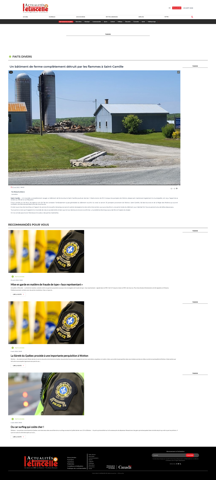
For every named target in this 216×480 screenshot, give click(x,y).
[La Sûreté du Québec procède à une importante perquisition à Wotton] (46, 322)
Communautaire (96, 21)
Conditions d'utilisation (75, 466)
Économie (136, 21)
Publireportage (152, 21)
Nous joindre (71, 457)
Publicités (70, 464)
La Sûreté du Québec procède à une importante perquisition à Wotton (49, 355)
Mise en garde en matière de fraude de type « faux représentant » (47, 284)
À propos (70, 459)
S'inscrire (190, 455)
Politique (120, 21)
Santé (143, 21)
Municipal (87, 21)
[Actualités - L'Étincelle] (41, 460)
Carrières (70, 462)
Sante (90, 468)
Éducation (128, 21)
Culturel (112, 21)
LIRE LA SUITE (17, 294)
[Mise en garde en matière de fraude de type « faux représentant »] (46, 251)
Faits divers (79, 21)
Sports (105, 21)
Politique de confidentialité (76, 468)
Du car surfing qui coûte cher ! (27, 426)
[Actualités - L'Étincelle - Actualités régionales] (35, 8)
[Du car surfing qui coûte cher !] (46, 394)
